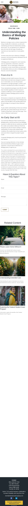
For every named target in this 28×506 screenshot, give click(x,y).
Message (3, 196)
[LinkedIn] (16, 498)
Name (2, 179)
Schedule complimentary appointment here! (14, 502)
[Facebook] (11, 498)
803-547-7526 (15, 482)
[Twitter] (14, 498)
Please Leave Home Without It (10, 247)
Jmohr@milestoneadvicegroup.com (14, 495)
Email (2, 188)
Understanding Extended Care (10, 278)
